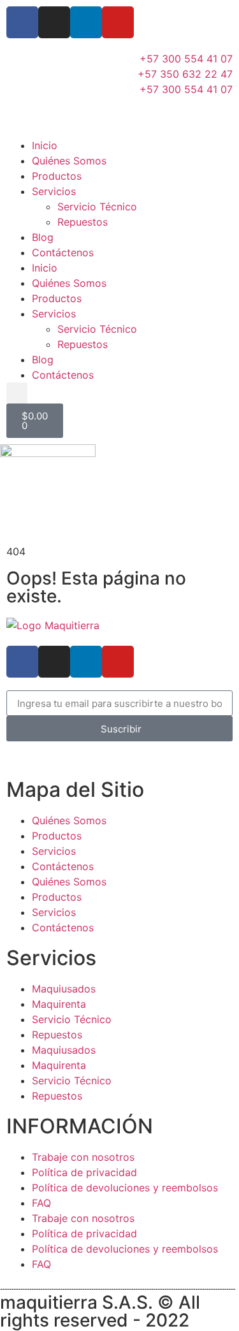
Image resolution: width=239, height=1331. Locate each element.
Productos (57, 176)
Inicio (44, 145)
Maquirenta (59, 1004)
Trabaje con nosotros (83, 1157)
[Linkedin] (86, 22)
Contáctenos (63, 252)
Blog (43, 237)
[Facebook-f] (22, 22)
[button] (16, 393)
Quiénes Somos (69, 160)
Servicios (54, 191)
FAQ (41, 1202)
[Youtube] (118, 22)
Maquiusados (64, 988)
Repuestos (82, 221)
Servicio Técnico (97, 206)
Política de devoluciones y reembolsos (125, 1187)
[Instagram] (54, 22)
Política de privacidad (84, 1172)
